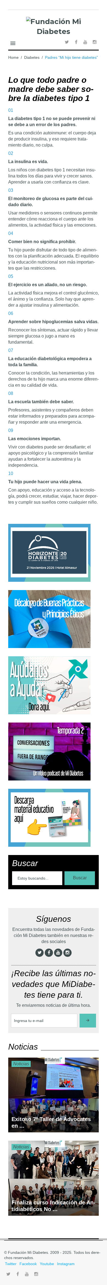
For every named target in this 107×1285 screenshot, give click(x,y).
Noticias (21, 1063)
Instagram (66, 1264)
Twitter (10, 1264)
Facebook (28, 1264)
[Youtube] (58, 953)
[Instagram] (67, 953)
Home (13, 57)
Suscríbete (88, 1021)
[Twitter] (39, 953)
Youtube (47, 1264)
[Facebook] (49, 953)
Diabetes (32, 57)
